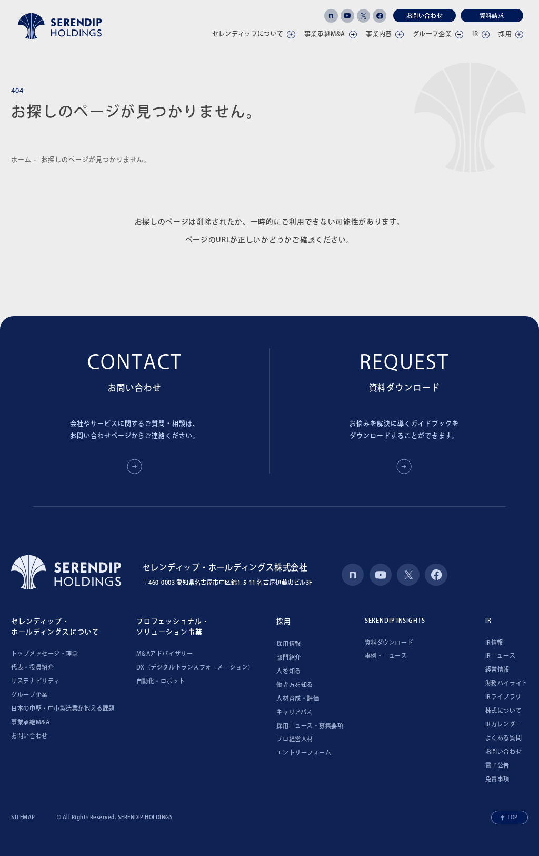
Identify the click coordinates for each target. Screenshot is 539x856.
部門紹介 (288, 657)
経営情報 (497, 669)
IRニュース (500, 655)
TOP (512, 817)
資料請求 (492, 15)
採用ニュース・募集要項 (309, 726)
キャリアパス (294, 712)
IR (475, 34)
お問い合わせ (424, 15)
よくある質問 (503, 738)
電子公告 (497, 765)
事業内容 (379, 34)
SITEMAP (23, 817)
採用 (505, 34)
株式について (503, 710)
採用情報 (288, 643)
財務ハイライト (506, 683)
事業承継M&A (30, 722)
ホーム (21, 159)
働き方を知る (294, 684)
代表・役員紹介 (32, 667)
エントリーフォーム (303, 752)
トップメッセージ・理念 (44, 653)
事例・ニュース (386, 655)
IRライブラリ (503, 697)
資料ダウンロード (389, 642)
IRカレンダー (503, 724)
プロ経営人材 (294, 739)
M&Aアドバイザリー (164, 653)
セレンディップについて (248, 34)
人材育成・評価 (297, 698)
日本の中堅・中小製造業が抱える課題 (62, 708)
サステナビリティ (35, 681)
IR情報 (494, 642)
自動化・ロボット (160, 681)
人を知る (288, 671)
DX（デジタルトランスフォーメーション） (195, 667)
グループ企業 (432, 34)
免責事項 (497, 779)
